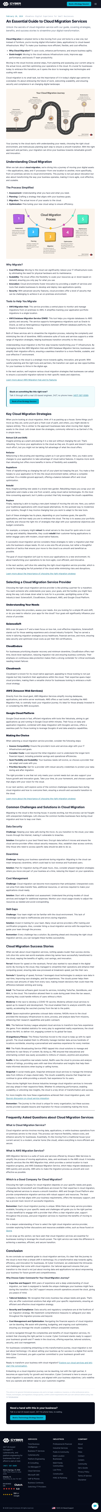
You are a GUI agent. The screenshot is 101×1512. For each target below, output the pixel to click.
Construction (58, 1474)
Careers (81, 1460)
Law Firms (57, 1470)
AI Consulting (33, 1463)
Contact (81, 1456)
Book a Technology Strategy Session (28, 1417)
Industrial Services (60, 1448)
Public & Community (61, 1452)
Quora (9, 1230)
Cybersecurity (33, 1455)
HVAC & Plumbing (60, 1478)
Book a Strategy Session (79, 4)
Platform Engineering (36, 1459)
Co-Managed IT (34, 1467)
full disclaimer (13, 1397)
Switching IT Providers (37, 1487)
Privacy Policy (83, 1472)
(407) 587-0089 (80, 395)
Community (82, 1464)
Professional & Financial (62, 1444)
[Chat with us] (95, 1506)
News (80, 1448)
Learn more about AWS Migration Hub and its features (31, 380)
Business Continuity (36, 1483)
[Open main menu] (95, 3)
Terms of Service (85, 1476)
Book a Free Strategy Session (24, 401)
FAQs (80, 1452)
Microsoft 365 (33, 1475)
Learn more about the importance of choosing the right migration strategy (41, 573)
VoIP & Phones (34, 1479)
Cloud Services (34, 1471)
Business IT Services (36, 1451)
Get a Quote (83, 1468)
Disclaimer (82, 1480)
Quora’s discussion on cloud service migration (27, 1098)
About (80, 1444)
